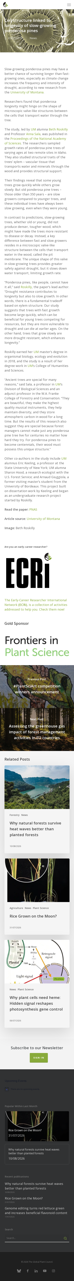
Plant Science (41, 908)
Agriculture (16, 908)
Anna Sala (33, 134)
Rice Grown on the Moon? (24, 1198)
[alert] (37, 1089)
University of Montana (27, 92)
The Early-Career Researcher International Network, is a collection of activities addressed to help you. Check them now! (35, 604)
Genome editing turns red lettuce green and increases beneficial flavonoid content (36, 1210)
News (33, 38)
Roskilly (26, 287)
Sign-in (38, 1057)
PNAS (33, 509)
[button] (69, 4)
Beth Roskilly (58, 129)
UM (33, 129)
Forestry (15, 815)
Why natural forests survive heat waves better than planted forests (34, 1186)
